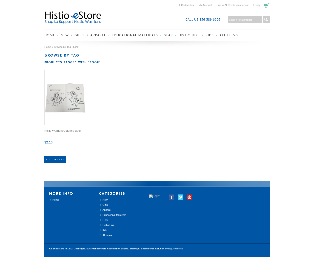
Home (47, 47)
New (65, 35)
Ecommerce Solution (152, 248)
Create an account (238, 5)
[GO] (266, 19)
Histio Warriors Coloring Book (62, 130)
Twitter (180, 197)
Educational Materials (135, 35)
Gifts (79, 35)
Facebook (171, 197)
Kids (210, 35)
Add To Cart (55, 159)
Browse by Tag (62, 47)
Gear (168, 35)
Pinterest (189, 197)
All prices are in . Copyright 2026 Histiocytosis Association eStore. (89, 248)
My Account (205, 5)
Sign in (220, 5)
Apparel (98, 35)
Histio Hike (189, 35)
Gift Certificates (185, 5)
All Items (229, 35)
